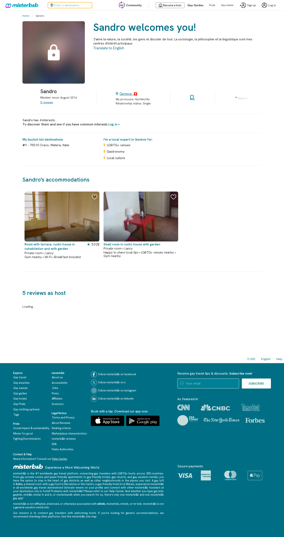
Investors (58, 404)
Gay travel (19, 377)
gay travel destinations (48, 487)
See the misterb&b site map (78, 516)
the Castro (87, 484)
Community (134, 5)
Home (25, 15)
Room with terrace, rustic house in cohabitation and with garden (50, 246)
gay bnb (158, 491)
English (265, 359)
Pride (212, 5)
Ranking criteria (61, 428)
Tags (16, 414)
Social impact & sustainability (31, 428)
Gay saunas (20, 388)
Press (55, 393)
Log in (112, 124)
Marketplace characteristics (69, 433)
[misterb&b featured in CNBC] (215, 408)
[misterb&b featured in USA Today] (187, 420)
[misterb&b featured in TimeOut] (250, 407)
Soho (19, 484)
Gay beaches (21, 383)
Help (279, 359)
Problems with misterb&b (66, 491)
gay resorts (119, 477)
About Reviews (61, 423)
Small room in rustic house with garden (132, 244)
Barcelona (70, 484)
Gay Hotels (227, 5)
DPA (54, 444)
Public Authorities (62, 449)
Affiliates (57, 398)
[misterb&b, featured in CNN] (183, 407)
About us (57, 377)
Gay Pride (19, 404)
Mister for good (23, 433)
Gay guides (20, 393)
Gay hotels (20, 398)
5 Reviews (46, 102)
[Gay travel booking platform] (28, 466)
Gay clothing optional (26, 409)
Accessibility (60, 383)
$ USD (251, 359)
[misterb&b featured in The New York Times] (221, 420)
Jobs (55, 388)
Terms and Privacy (63, 417)
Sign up (251, 5)
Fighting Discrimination (27, 438)
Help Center (59, 459)
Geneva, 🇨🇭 (129, 94)
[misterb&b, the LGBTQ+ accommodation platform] (20, 5)
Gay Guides (195, 5)
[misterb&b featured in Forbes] (254, 420)
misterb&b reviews (64, 438)
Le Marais (128, 484)
